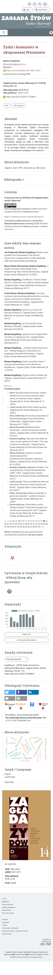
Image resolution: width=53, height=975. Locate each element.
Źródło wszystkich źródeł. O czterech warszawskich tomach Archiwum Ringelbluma (24, 364)
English (7, 774)
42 (18, 527)
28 (26, 524)
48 (34, 527)
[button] (9, 692)
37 (5, 527)
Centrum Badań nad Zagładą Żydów (29, 957)
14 (33, 521)
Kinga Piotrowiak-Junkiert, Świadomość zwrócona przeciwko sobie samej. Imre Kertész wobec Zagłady (28, 396)
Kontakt (5, 919)
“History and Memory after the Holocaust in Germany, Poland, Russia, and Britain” (29, 484)
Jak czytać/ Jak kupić (10, 928)
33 (39, 524)
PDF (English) (19, 106)
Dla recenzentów (8, 913)
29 (29, 524)
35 (44, 524)
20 (5, 524)
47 (31, 527)
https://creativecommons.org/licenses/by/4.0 (23, 217)
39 (11, 527)
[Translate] (45, 4)
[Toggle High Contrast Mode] (29, 4)
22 (11, 524)
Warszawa (40, 168)
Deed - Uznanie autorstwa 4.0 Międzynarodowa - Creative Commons (26, 226)
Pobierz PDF (26, 634)
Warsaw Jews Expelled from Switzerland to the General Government (26, 255)
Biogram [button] (7, 67)
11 (25, 521)
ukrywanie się (29, 168)
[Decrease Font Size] (40, 4)
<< (5, 521)
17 (41, 521)
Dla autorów (6, 910)
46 (29, 527)
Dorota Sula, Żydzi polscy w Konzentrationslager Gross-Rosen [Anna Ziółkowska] (29, 419)
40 (13, 527)
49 (36, 527)
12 (28, 521)
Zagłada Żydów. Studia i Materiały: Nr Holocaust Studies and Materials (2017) (24, 340)
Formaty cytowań (14, 659)
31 (34, 524)
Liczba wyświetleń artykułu (27, 640)
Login (27, 10)
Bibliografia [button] (13, 180)
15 (36, 521)
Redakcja (5, 902)
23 (13, 524)
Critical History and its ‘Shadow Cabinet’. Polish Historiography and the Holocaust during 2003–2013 (28, 507)
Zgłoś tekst (9, 782)
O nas (4, 899)
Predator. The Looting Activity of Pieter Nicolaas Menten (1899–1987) (29, 470)
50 (39, 527)
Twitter (4, 925)
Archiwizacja (7, 934)
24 (16, 524)
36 (47, 524)
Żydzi (15, 168)
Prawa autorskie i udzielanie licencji (15, 931)
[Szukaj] (51, 32)
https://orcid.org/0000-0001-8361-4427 (23, 70)
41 (16, 527)
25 (18, 524)
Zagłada (8, 168)
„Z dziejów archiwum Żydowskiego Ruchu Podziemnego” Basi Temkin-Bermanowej (26, 269)
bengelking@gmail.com (15, 64)
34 (41, 524)
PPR (20, 168)
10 (23, 521)
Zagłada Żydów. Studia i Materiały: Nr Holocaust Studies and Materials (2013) (23, 315)
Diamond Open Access (14, 223)
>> (11, 386)
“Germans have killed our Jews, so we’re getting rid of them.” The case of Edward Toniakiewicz (29, 441)
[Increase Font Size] (35, 4)
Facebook (5, 922)
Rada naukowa (7, 904)
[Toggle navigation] (4, 32)
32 (36, 524)
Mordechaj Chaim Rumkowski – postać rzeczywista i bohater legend (28, 430)
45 (26, 527)
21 (8, 524)
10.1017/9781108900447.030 (18, 721)
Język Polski (42, 10)
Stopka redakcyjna (8, 907)
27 (23, 524)
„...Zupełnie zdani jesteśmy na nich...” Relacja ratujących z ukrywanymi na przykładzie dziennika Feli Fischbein (25, 351)
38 (8, 527)
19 (46, 521)
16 (38, 521)
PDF (6, 106)
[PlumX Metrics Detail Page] (12, 558)
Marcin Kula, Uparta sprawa (34, 407)
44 (23, 527)
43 (21, 527)
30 (31, 524)
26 (21, 524)
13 (31, 521)
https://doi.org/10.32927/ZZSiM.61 (21, 97)
